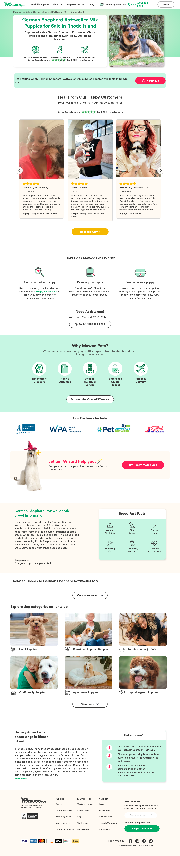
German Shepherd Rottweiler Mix (50, 12)
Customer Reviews (85, 804)
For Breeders (83, 829)
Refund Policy (105, 829)
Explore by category (65, 829)
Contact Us (104, 810)
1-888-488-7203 (117, 841)
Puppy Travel (83, 810)
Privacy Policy (105, 817)
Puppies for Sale (21, 12)
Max (129, 214)
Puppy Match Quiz (46, 291)
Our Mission (82, 823)
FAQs (101, 804)
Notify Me (153, 80)
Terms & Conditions (108, 823)
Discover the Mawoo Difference (90, 399)
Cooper (34, 214)
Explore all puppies (64, 810)
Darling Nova (86, 214)
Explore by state (63, 823)
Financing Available (115, 4)
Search (59, 804)
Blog (79, 817)
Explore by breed (63, 817)
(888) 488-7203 (140, 4)
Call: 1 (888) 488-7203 (92, 324)
